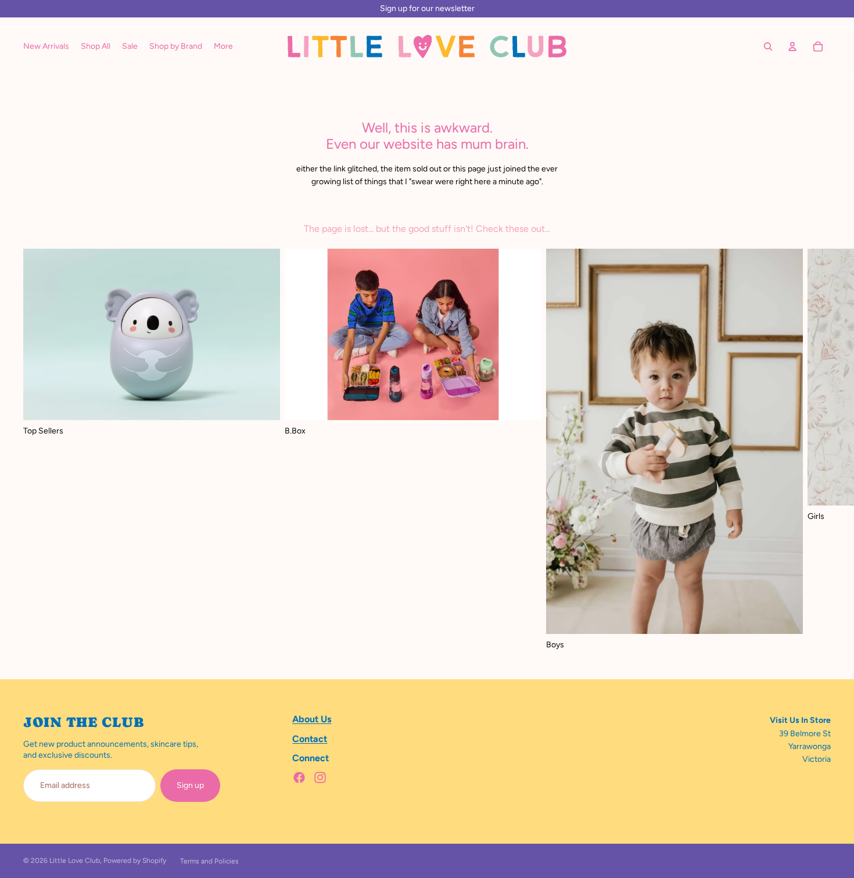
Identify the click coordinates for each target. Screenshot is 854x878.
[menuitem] (223, 46)
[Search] (768, 46)
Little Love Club (74, 861)
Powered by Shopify (134, 861)
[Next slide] (818, 450)
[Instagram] (320, 777)
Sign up (190, 785)
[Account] (792, 46)
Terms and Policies (209, 861)
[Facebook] (299, 777)
